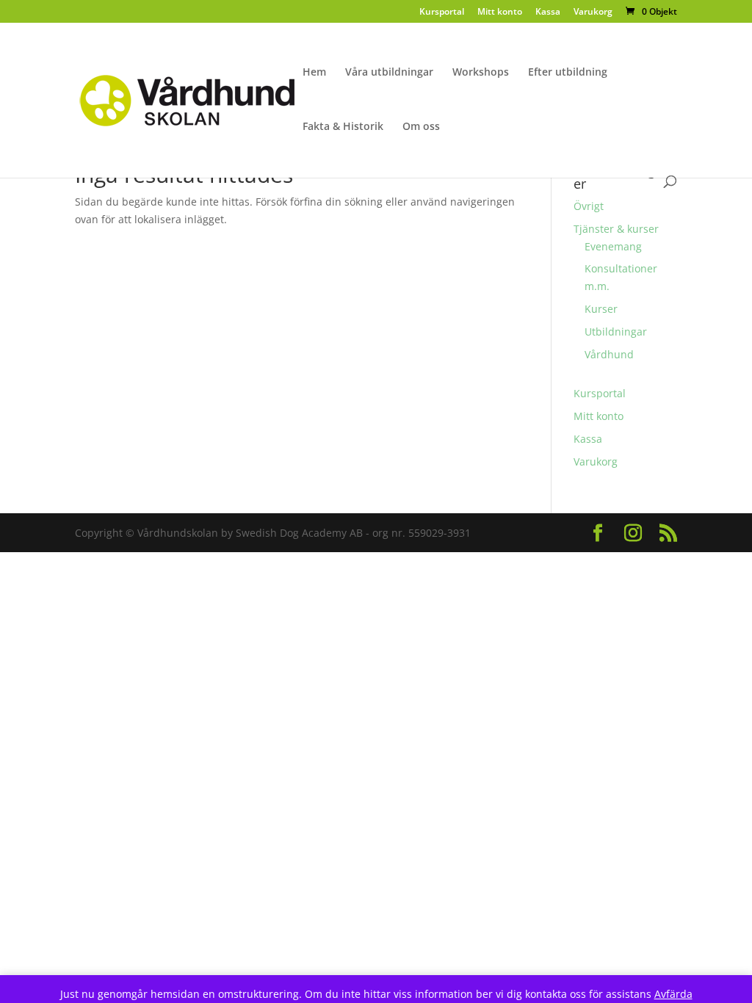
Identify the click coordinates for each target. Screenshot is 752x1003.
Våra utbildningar (389, 73)
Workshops (480, 73)
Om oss (421, 127)
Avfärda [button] (673, 994)
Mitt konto (499, 12)
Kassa (547, 12)
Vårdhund (609, 354)
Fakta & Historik (343, 127)
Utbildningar (616, 331)
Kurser (601, 309)
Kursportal (441, 12)
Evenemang (613, 246)
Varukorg (593, 12)
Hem (314, 73)
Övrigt (589, 206)
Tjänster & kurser (616, 229)
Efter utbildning (567, 73)
